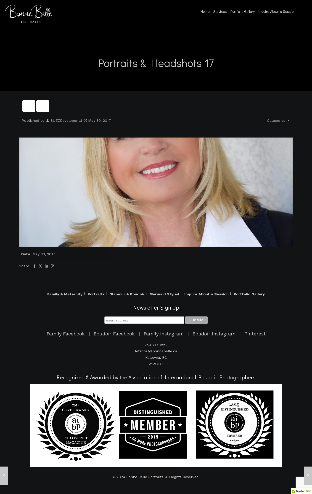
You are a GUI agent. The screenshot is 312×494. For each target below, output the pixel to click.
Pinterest (255, 334)
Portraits (95, 294)
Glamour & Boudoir (126, 294)
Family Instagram (164, 334)
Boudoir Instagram (214, 334)
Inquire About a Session (206, 294)
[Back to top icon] (293, 486)
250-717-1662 (156, 345)
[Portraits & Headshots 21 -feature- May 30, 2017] (4, 476)
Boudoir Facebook (114, 334)
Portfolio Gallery (249, 294)
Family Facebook (66, 334)
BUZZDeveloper (64, 120)
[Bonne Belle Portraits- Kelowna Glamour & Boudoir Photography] (29, 13)
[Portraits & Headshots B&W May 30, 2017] (308, 476)
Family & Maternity (64, 294)
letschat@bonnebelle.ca (156, 351)
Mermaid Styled (164, 294)
